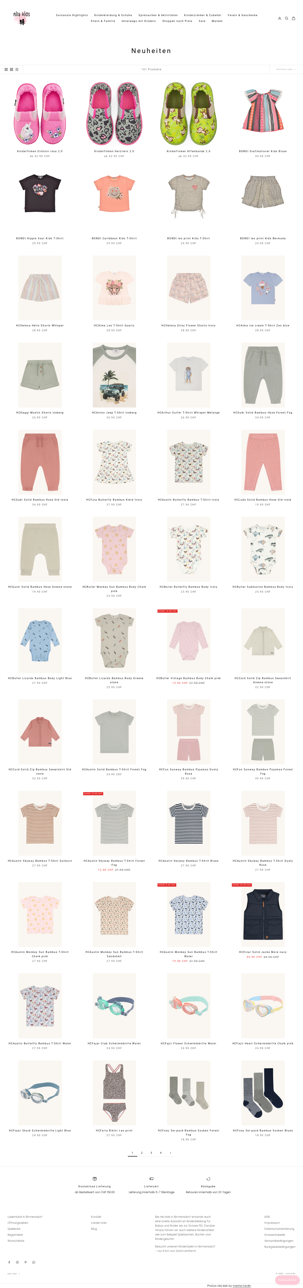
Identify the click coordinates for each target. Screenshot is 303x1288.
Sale (202, 21)
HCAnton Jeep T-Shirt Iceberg (114, 412)
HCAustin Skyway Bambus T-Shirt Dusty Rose (263, 863)
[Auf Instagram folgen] (17, 1262)
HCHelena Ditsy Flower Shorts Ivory (188, 325)
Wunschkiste (16, 1241)
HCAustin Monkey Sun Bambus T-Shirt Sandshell (114, 954)
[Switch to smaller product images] (11, 69)
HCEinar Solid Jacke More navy (263, 952)
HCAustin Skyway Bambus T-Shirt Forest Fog (114, 863)
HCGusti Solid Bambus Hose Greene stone (40, 587)
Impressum (272, 1223)
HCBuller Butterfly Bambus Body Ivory (189, 587)
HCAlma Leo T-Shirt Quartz (114, 325)
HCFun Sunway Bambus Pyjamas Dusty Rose (188, 771)
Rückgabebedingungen (279, 1247)
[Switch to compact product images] (16, 69)
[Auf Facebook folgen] (9, 1262)
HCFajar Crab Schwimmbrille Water (114, 1043)
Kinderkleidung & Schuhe (113, 15)
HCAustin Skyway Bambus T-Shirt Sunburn (40, 861)
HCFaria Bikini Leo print (114, 1130)
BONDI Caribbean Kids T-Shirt (114, 238)
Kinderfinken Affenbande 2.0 (189, 151)
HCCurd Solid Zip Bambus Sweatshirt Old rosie (40, 771)
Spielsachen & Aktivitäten (158, 15)
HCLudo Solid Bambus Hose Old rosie (263, 499)
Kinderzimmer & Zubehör (203, 15)
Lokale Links (99, 1223)
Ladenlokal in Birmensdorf (25, 1217)
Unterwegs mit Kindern (139, 21)
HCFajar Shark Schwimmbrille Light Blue (40, 1130)
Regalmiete (15, 1235)
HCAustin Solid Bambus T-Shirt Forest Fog (114, 769)
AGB (267, 1217)
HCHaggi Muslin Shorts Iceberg (40, 412)
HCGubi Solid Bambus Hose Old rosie (40, 499)
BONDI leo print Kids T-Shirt (188, 238)
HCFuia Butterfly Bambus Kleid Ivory (114, 499)
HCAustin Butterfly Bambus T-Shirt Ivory (189, 499)
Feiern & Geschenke (243, 15)
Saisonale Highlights (72, 15)
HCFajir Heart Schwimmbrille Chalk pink (263, 1043)
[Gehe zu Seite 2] (170, 1152)
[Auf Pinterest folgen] (25, 1262)
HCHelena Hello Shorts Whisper (40, 325)
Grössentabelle (274, 1235)
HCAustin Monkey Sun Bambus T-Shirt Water (188, 954)
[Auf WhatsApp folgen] (33, 1262)
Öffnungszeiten (18, 1223)
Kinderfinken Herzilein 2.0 (114, 151)
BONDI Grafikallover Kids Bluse (263, 151)
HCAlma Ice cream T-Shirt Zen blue (263, 325)
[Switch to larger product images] (6, 69)
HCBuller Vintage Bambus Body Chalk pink (188, 678)
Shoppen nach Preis (177, 21)
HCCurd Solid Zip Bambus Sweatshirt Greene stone (263, 680)
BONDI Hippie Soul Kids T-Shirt (40, 238)
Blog (94, 1229)
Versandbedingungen (278, 1241)
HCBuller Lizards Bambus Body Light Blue (40, 678)
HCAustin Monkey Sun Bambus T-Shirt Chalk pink (40, 954)
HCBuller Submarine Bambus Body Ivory (263, 587)
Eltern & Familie (103, 21)
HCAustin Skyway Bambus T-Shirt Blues (189, 861)
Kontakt (96, 1217)
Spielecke (14, 1229)
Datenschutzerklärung (279, 1229)
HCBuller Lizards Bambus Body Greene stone (114, 680)
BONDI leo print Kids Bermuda (263, 238)
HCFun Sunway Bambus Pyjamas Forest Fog (263, 771)
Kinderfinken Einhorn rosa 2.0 (40, 151)
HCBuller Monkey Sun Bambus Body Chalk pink (114, 589)
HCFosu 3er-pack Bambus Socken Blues (263, 1130)
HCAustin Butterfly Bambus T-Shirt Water (40, 1043)
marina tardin (242, 1286)
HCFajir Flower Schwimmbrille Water (188, 1043)
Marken (217, 21)
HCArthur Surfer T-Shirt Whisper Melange (188, 412)
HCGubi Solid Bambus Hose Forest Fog (262, 412)
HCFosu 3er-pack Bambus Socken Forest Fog (188, 1132)
